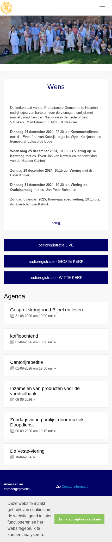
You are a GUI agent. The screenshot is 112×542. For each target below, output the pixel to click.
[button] (46, 535)
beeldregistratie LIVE (56, 245)
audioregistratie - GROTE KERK (56, 261)
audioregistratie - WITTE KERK (56, 277)
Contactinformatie (75, 487)
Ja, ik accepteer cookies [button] (79, 519)
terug (56, 223)
